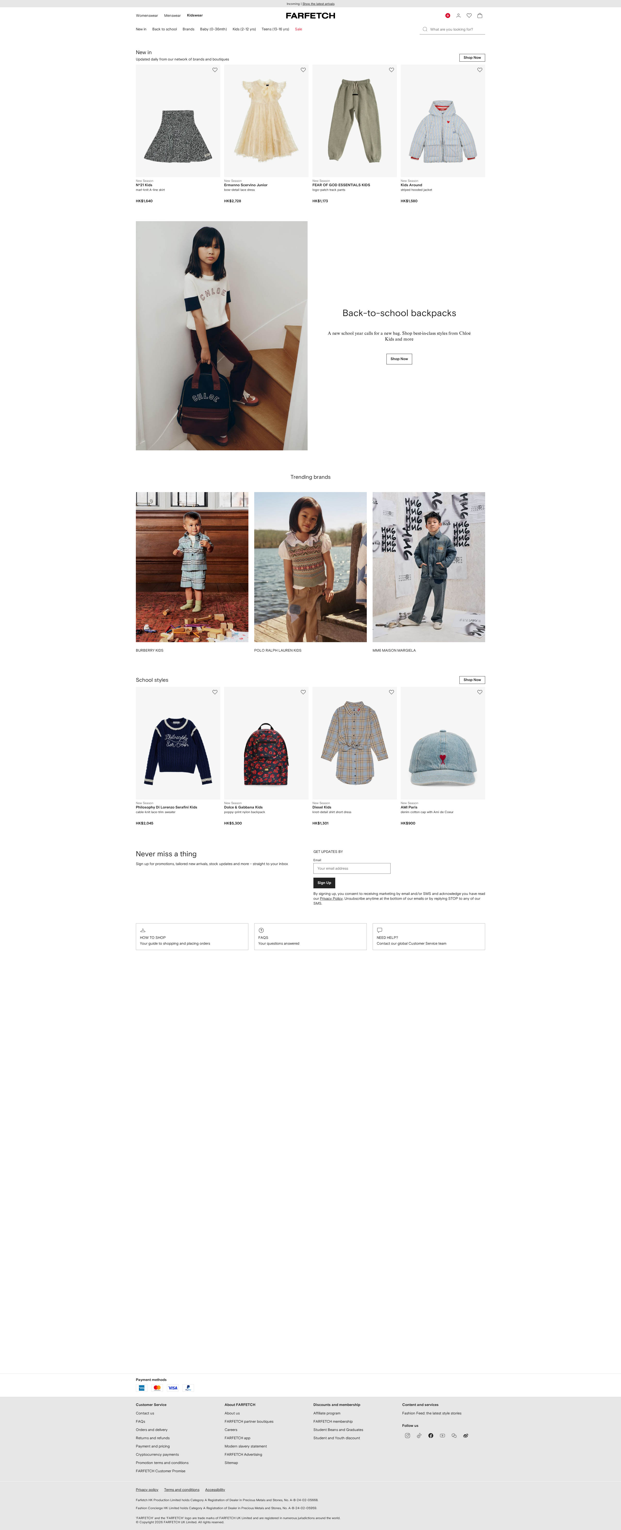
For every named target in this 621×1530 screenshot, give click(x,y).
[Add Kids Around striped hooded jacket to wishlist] (479, 70)
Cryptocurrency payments (157, 1454)
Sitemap (231, 1462)
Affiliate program (326, 1413)
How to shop (153, 937)
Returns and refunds (153, 1438)
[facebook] (430, 1435)
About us (232, 1413)
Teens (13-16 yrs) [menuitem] (275, 29)
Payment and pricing (153, 1446)
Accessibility (215, 1489)
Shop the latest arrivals (318, 3)
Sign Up (324, 883)
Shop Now (472, 57)
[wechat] (454, 1435)
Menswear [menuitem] (172, 15)
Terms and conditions (181, 1489)
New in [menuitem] (141, 29)
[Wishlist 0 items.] (469, 15)
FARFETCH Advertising (243, 1454)
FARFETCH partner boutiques (249, 1421)
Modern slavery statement (246, 1446)
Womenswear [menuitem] (147, 15)
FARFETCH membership (333, 1421)
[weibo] (465, 1435)
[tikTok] (419, 1435)
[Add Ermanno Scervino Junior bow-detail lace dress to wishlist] (303, 70)
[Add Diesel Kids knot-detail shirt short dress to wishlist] (391, 692)
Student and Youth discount (336, 1438)
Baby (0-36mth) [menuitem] (213, 29)
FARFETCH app (237, 1438)
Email (317, 860)
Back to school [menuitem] (164, 29)
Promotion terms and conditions (162, 1462)
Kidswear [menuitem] (195, 15)
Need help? (387, 937)
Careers (231, 1429)
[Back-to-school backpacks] (222, 335)
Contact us (145, 1413)
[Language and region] (447, 15)
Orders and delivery (152, 1429)
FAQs (263, 937)
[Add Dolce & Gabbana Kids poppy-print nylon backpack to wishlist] (303, 692)
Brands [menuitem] (188, 29)
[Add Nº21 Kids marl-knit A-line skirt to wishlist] (215, 70)
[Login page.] (458, 15)
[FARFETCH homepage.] (310, 15)
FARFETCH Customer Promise (160, 1471)
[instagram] (407, 1435)
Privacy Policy (331, 898)
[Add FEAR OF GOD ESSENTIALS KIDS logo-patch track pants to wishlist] (391, 70)
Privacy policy (147, 1489)
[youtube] (442, 1435)
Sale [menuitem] (298, 29)
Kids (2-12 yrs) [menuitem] (244, 29)
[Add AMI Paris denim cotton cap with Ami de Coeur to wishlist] (479, 692)
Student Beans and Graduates (338, 1429)
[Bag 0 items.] (479, 15)
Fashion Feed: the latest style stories (431, 1413)
